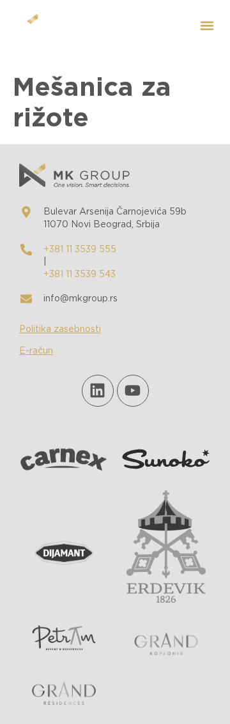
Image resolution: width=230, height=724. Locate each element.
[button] (206, 25)
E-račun (36, 351)
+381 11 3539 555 (79, 249)
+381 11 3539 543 (79, 274)
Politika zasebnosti (60, 329)
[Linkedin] (98, 391)
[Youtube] (133, 391)
